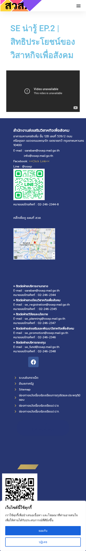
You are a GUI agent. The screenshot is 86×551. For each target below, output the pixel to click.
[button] (78, 5)
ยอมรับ (43, 530)
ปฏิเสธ (43, 542)
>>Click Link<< (39, 161)
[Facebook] (33, 362)
